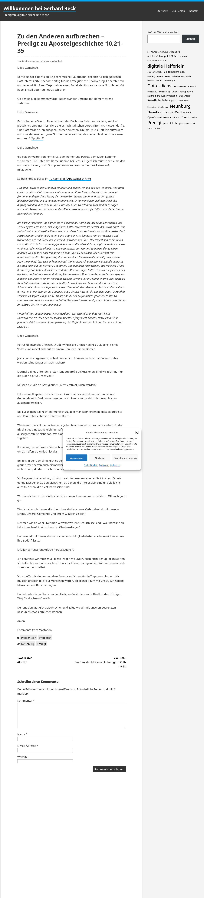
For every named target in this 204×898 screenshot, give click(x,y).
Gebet (159, 80)
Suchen (190, 39)
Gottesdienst (160, 86)
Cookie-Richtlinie (91, 465)
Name (22, 734)
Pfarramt (176, 117)
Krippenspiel (184, 95)
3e (148, 52)
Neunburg (27, 644)
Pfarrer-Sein (28, 638)
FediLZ (167, 76)
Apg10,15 (37, 138)
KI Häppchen (186, 91)
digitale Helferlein (166, 66)
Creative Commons (157, 60)
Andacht (175, 51)
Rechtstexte (104, 465)
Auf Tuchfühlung (156, 56)
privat (165, 123)
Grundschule (180, 86)
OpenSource (154, 117)
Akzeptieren (76, 457)
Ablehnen (100, 457)
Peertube (167, 117)
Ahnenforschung (159, 51)
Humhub (192, 86)
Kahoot (174, 91)
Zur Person (178, 11)
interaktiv (152, 91)
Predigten (45, 638)
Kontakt (193, 11)
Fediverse (176, 76)
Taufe (193, 123)
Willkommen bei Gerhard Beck (39, 8)
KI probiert (153, 95)
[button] (136, 432)
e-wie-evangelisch (156, 71)
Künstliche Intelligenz (162, 100)
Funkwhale (186, 76)
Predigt (41, 644)
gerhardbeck (56, 61)
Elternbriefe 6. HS (175, 71)
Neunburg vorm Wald (164, 112)
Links (186, 100)
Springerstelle (183, 124)
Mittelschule (163, 107)
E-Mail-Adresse (27, 746)
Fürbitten (151, 81)
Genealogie (169, 80)
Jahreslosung (164, 92)
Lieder (180, 101)
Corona (183, 56)
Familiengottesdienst (155, 76)
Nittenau (187, 112)
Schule (173, 123)
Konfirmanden (169, 95)
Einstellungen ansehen (125, 457)
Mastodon (151, 107)
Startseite (162, 11)
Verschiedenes (154, 128)
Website (22, 757)
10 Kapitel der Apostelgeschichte (70, 178)
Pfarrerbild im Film (189, 117)
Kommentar (26, 700)
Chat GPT (173, 56)
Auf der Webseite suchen (163, 32)
